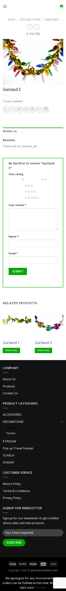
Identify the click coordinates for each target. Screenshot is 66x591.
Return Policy (12, 484)
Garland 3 (43, 342)
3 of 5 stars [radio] (17, 185)
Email (13, 253)
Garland (51, 20)
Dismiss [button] (40, 588)
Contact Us (10, 393)
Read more (11, 350)
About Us (9, 379)
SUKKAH (8, 462)
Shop (11, 20)
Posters (11, 433)
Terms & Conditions (16, 491)
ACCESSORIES (12, 415)
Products (9, 386)
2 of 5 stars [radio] (33, 179)
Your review (17, 205)
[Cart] (61, 6)
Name (14, 236)
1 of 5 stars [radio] (14, 179)
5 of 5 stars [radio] (17, 197)
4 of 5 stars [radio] (17, 191)
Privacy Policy (12, 498)
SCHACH (8, 455)
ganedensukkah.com (44, 570)
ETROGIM (9, 441)
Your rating (16, 174)
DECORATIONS (30, 20)
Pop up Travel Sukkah (18, 448)
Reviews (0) (10, 131)
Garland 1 (11, 342)
